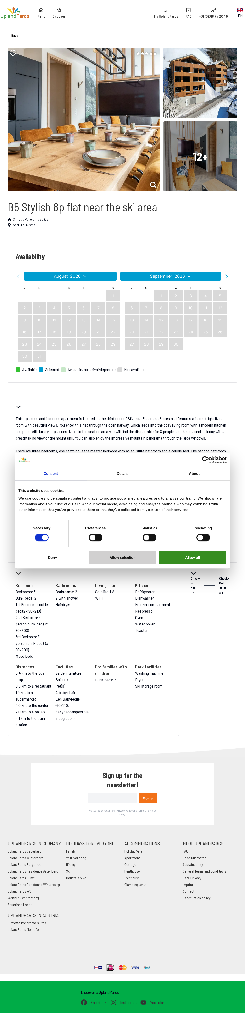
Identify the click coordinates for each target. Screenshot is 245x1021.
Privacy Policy (125, 810)
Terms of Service (147, 810)
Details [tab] (122, 474)
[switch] (95, 537)
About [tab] (194, 474)
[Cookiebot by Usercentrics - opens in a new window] (206, 459)
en (240, 15)
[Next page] (226, 276)
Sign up (148, 798)
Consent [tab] (51, 474)
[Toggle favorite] (13, 53)
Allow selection (123, 557)
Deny (52, 557)
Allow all (192, 557)
